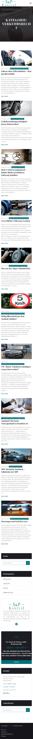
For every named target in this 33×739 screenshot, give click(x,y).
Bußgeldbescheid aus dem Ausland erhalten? (12, 317)
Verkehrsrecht (24, 68)
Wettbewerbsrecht (8, 592)
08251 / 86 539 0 (16, 647)
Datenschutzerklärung (7, 734)
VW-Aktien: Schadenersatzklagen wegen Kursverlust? (16, 368)
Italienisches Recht (13, 313)
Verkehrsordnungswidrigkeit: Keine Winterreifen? (14, 122)
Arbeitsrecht (6, 583)
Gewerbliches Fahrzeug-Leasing (15, 220)
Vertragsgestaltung (20, 418)
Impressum (4, 732)
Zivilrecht (21, 364)
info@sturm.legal (11, 683)
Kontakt (16, 662)
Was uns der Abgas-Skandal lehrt (15, 268)
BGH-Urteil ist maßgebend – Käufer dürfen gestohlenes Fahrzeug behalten (14, 172)
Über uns (3, 730)
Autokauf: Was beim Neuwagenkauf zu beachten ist (14, 422)
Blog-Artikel (13, 68)
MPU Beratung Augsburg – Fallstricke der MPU (13, 470)
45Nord (10, 725)
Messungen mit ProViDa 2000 (14, 521)
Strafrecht (18, 68)
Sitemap (3, 736)
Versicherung (25, 218)
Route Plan (6, 693)
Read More (4, 96)
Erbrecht (5, 588)
